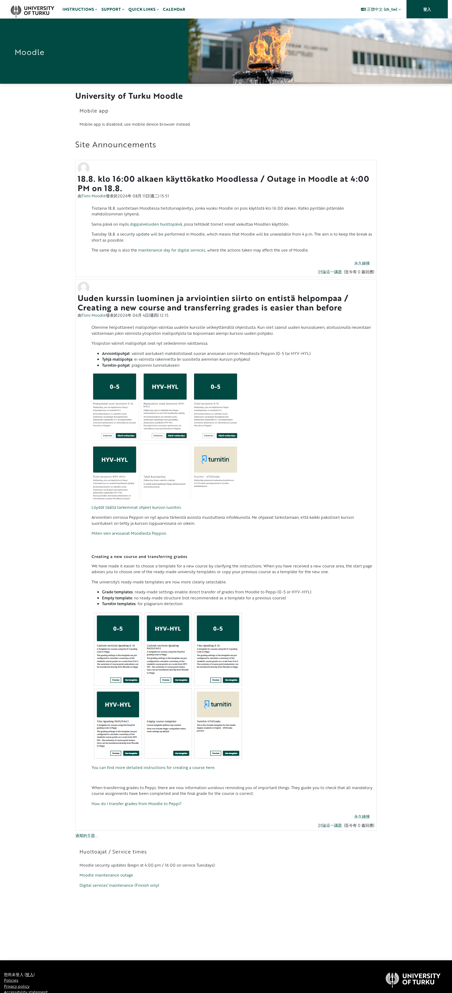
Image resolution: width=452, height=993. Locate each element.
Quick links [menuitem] (141, 9)
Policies (11, 980)
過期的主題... (86, 835)
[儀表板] (32, 9)
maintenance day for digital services (171, 250)
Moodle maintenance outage (106, 875)
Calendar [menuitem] (174, 9)
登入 (427, 9)
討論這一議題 (330, 272)
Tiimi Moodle (94, 196)
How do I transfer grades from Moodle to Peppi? (137, 803)
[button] (381, 9)
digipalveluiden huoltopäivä (156, 224)
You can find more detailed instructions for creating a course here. (153, 767)
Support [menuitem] (111, 9)
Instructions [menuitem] (78, 9)
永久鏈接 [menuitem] (362, 263)
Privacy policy (17, 986)
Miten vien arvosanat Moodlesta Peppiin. (129, 533)
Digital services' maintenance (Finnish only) (119, 885)
